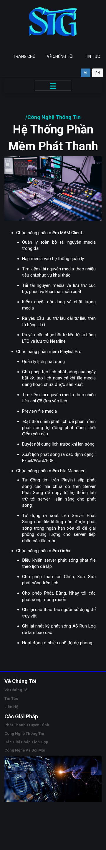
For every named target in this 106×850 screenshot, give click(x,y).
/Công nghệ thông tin (53, 117)
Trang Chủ (24, 56)
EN (97, 73)
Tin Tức (92, 56)
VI (85, 73)
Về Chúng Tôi (60, 56)
